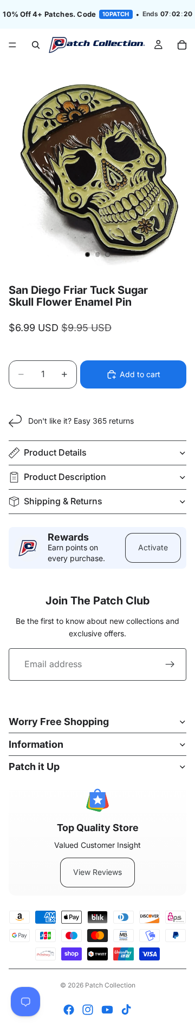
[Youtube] (107, 1009)
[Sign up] (170, 664)
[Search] (36, 45)
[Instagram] (87, 1009)
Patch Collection (110, 985)
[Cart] (182, 45)
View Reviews (97, 872)
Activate (153, 547)
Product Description (65, 476)
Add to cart (140, 374)
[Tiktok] (126, 1009)
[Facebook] (68, 1009)
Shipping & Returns (63, 501)
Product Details (55, 452)
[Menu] (12, 44)
